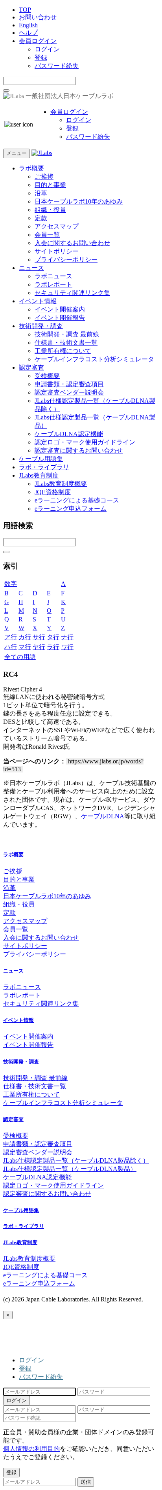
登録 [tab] (25, 1368)
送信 (86, 1482)
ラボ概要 (31, 168)
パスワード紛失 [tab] (41, 1376)
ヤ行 (39, 647)
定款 (41, 218)
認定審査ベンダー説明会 (69, 392)
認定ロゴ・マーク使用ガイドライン (85, 442)
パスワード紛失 (57, 65)
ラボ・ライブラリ (44, 467)
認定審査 (31, 367)
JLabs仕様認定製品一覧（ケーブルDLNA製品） (69, 1168)
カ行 (24, 637)
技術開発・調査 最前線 (67, 334)
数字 (10, 583)
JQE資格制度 (53, 492)
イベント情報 (38, 301)
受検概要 (47, 375)
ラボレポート (53, 284)
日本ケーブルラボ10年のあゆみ (79, 201)
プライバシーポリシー (66, 259)
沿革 (41, 193)
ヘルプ (28, 32)
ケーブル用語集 (41, 458)
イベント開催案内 (60, 309)
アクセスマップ (57, 226)
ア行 (10, 637)
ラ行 (53, 647)
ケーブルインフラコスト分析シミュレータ (94, 359)
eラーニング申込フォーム (71, 508)
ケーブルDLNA (102, 816)
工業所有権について (63, 350)
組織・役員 (50, 209)
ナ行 (67, 637)
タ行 (53, 637)
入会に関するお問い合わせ (72, 243)
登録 (41, 57)
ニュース (31, 267)
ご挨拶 (44, 176)
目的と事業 (50, 184)
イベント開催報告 (60, 317)
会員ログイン (38, 41)
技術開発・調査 (41, 326)
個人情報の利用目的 (31, 1448)
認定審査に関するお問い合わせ (79, 450)
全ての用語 (20, 656)
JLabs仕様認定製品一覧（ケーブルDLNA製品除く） (76, 1160)
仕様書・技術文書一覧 (66, 342)
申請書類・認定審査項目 (69, 384)
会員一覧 (47, 234)
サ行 (39, 637)
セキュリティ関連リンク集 (72, 292)
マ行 (24, 647)
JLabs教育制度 (39, 475)
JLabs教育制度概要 (61, 483)
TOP (25, 9)
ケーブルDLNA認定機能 (69, 434)
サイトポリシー (57, 251)
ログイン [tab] (31, 1360)
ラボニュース (53, 276)
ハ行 (10, 647)
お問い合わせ (38, 17)
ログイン (47, 49)
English (28, 25)
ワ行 (67, 647)
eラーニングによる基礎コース (77, 500)
